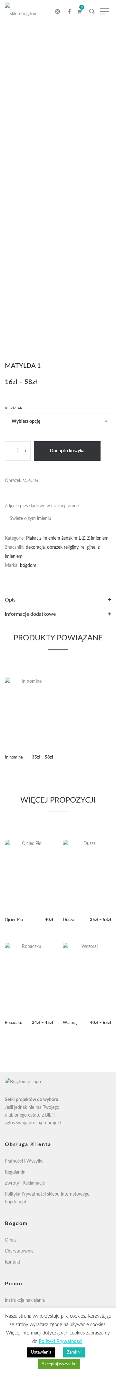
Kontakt (12, 1262)
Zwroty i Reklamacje (25, 1183)
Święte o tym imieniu (30, 518)
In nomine (14, 757)
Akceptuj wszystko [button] (59, 1364)
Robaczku (13, 1023)
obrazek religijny (62, 547)
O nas (10, 1240)
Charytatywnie (19, 1251)
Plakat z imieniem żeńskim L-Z (55, 538)
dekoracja (35, 547)
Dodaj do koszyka (67, 451)
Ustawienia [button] (41, 1352)
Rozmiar (14, 408)
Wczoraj (70, 1023)
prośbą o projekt (45, 1123)
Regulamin (15, 1172)
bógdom (28, 565)
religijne (88, 547)
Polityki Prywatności (60, 1341)
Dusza (68, 920)
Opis (10, 599)
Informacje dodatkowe (30, 614)
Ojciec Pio (14, 920)
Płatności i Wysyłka (24, 1161)
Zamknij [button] (74, 1352)
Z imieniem (98, 538)
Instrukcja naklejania (25, 1300)
